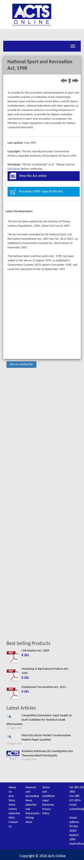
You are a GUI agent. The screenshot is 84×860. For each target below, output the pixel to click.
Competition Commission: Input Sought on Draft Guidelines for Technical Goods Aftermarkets (39, 720)
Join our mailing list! (21, 364)
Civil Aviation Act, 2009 (35, 650)
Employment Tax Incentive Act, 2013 (44, 687)
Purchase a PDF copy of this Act (41, 191)
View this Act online (33, 176)
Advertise (14, 813)
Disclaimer (14, 169)
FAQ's (12, 817)
